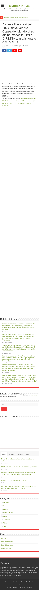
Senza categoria (8, 513)
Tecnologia (6, 519)
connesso (34, 395)
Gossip (5, 506)
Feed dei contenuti (7, 542)
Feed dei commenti (7, 545)
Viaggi (5, 523)
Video (5, 526)
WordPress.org (6, 548)
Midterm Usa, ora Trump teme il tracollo (16, 17)
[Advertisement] (19, 68)
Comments (20, 454)
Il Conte (6, 45)
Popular (11, 454)
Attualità (6, 502)
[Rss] (19, 584)
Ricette (5, 509)
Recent (4, 454)
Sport (26, 45)
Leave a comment (9, 47)
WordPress (16, 582)
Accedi (3, 538)
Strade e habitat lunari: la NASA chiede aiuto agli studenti (19, 467)
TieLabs (31, 582)
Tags (27, 454)
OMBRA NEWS (19, 5)
